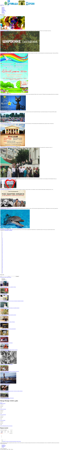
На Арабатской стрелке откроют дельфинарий (6, 229)
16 (2, 242)
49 (2, 267)
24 (2, 248)
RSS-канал (3, 446)
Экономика (3, 10)
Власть (3, 8)
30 (2, 253)
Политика (3, 9)
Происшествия (7, 350)
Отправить (17, 276)
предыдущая (6, 230)
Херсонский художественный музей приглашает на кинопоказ (9, 208)
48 (2, 266)
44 (2, 263)
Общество (6, 336)
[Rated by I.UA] (4, 440)
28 (2, 251)
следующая (10, 230)
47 (2, 265)
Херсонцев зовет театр (3, 147)
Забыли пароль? (9, 277)
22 (2, 247)
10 (2, 238)
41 (2, 261)
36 (2, 257)
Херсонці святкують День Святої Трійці (5, 178)
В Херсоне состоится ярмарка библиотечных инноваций (8, 94)
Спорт (3, 11)
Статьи (6, 287)
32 (2, 254)
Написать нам (4, 445)
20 (2, 245)
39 (2, 259)
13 (2, 240)
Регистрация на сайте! (3, 277)
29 (2, 252)
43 (2, 262)
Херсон (3, 7)
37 (2, 258)
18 (2, 244)
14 (2, 241)
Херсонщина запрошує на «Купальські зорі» (6, 123)
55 (2, 271)
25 (2, 249)
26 (2, 250)
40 (2, 260)
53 (2, 270)
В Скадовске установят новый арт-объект (6, 189)
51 (2, 268)
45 (2, 264)
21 (2, 246)
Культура (3, 12)
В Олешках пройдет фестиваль (4, 30)
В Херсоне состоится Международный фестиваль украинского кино (9, 111)
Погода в (2, 403)
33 (2, 255)
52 (2, 269)
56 (2, 272)
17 (2, 243)
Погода (1, 402)
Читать (8, 52)
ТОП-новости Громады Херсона (11, 146)
